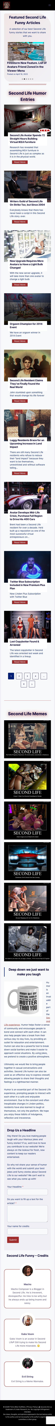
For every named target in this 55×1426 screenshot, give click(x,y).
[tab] (22, 79)
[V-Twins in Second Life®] (6, 5)
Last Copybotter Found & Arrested (24, 643)
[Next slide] (43, 59)
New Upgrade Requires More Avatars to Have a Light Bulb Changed (26, 264)
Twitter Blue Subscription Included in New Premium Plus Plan (27, 585)
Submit (13, 1239)
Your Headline (15, 1186)
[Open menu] (49, 5)
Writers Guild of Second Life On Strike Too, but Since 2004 (27, 203)
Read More (20, 162)
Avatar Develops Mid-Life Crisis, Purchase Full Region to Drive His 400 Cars (26, 516)
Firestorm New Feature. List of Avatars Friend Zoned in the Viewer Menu (27, 66)
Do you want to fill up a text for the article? (25, 1201)
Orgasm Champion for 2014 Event (26, 325)
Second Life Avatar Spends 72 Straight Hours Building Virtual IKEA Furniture (27, 139)
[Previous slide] (11, 59)
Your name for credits (18, 1226)
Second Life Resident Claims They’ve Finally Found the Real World (26, 384)
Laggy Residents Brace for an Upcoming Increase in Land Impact (27, 443)
